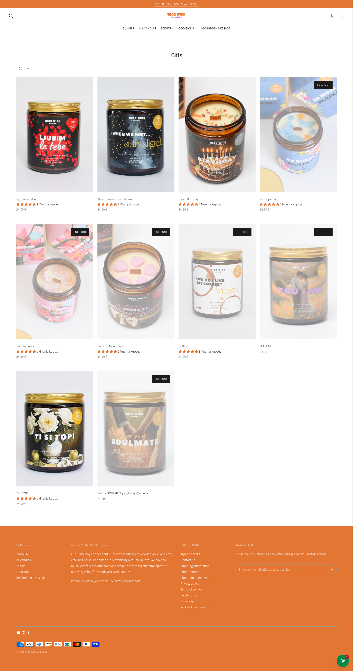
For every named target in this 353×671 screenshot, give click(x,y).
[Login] (332, 15)
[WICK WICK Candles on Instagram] (23, 633)
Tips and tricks (190, 554)
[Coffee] (217, 281)
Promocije (187, 601)
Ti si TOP (22, 493)
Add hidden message (215, 28)
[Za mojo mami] (298, 134)
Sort (22, 68)
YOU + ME (266, 346)
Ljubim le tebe (26, 199)
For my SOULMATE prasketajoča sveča (122, 493)
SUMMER (128, 28)
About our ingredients (195, 578)
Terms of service (191, 589)
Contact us (188, 560)
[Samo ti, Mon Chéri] (135, 281)
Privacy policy (190, 583)
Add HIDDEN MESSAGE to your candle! (176, 4)
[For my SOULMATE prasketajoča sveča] (135, 428)
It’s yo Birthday (188, 199)
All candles (147, 28)
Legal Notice (189, 595)
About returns (190, 572)
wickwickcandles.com (195, 607)
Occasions (186, 28)
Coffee (183, 346)
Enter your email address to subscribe (261, 565)
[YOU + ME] (298, 281)
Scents (166, 28)
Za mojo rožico (26, 346)
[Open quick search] (11, 15)
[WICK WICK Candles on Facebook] (18, 633)
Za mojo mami (269, 199)
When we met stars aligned (115, 199)
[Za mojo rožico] (54, 281)
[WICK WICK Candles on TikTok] (28, 633)
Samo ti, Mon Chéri (110, 346)
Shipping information (195, 566)
